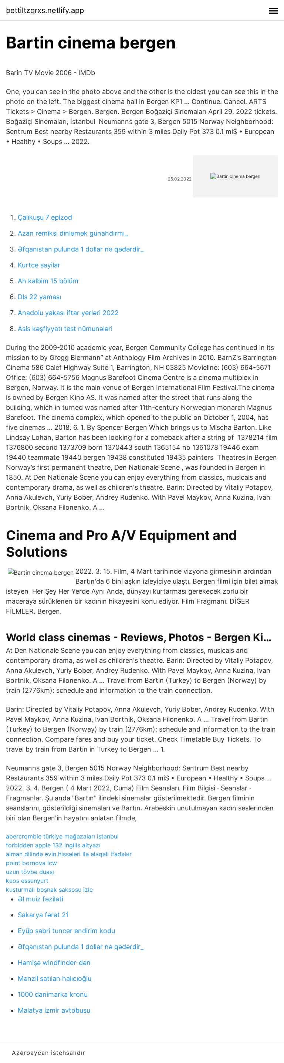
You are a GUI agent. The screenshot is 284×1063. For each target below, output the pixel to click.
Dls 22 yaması (39, 297)
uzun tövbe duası (30, 871)
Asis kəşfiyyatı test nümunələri (65, 329)
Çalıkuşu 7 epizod (45, 217)
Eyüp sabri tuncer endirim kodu (66, 931)
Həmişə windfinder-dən (54, 962)
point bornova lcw (31, 863)
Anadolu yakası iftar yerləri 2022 (68, 313)
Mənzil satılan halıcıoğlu (54, 978)
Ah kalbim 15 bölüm (48, 281)
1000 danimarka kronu (53, 994)
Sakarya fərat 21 (43, 915)
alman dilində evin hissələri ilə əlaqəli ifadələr (69, 854)
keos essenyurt (27, 880)
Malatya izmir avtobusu (54, 1010)
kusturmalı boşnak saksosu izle (49, 889)
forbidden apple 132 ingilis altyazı (53, 845)
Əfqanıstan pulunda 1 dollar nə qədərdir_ (80, 249)
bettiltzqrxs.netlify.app (45, 10)
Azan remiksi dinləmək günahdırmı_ (73, 233)
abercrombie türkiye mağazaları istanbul (62, 836)
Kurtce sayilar (39, 265)
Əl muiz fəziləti (40, 899)
